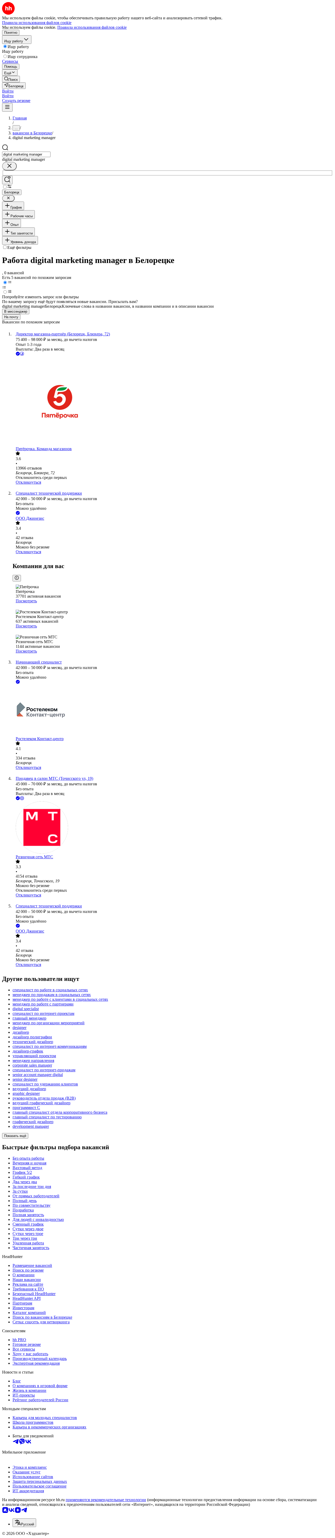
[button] (8, 91)
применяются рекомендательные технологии (106, 1499)
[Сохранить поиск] (7, 180)
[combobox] (26, 154)
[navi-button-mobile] (7, 107)
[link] (11, 79)
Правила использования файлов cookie (92, 27)
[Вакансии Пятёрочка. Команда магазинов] (173, 402)
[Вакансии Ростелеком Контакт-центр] (173, 710)
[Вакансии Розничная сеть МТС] (173, 828)
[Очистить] (9, 166)
